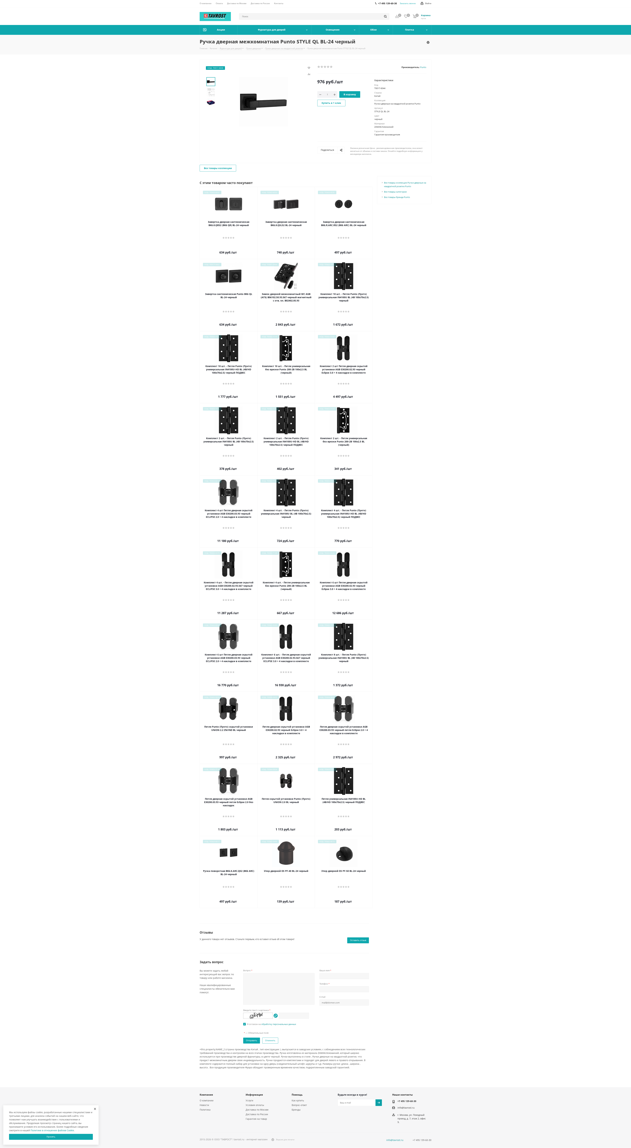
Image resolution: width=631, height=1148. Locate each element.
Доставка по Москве (257, 1109)
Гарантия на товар (256, 1118)
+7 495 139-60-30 (406, 1101)
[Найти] (385, 16)
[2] (322, 67)
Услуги (249, 1100)
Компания (206, 1094)
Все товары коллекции (218, 168)
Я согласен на (271, 1024)
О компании (206, 1100)
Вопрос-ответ (299, 1105)
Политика (205, 1109)
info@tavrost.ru (406, 1107)
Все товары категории (395, 191)
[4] (328, 67)
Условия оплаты (255, 1105)
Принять (51, 1136)
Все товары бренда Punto (397, 197)
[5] (331, 67)
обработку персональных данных (278, 1024)
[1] (318, 67)
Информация (254, 1094)
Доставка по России (257, 1114)
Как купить (298, 1100)
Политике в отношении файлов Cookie (52, 1130)
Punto (423, 67)
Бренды (296, 1109)
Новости (204, 1105)
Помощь (297, 1094)
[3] (325, 67)
